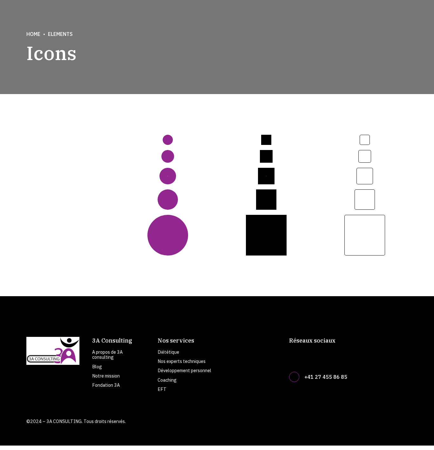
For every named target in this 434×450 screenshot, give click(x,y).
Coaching (167, 380)
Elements (60, 34)
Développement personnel (184, 370)
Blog (97, 367)
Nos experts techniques (182, 361)
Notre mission (106, 376)
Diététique (168, 352)
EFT (162, 389)
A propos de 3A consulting (107, 354)
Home (33, 34)
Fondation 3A (106, 385)
